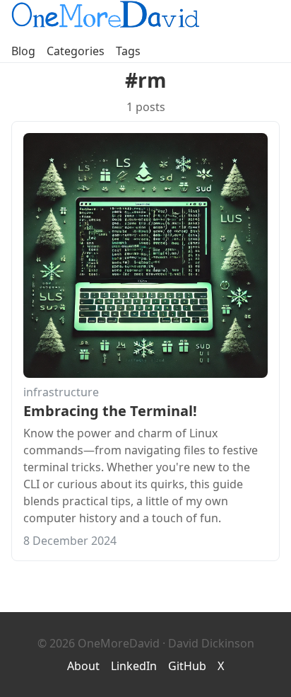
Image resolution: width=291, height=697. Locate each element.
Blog (23, 51)
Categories (76, 51)
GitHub (187, 666)
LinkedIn (134, 666)
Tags (128, 51)
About (83, 666)
